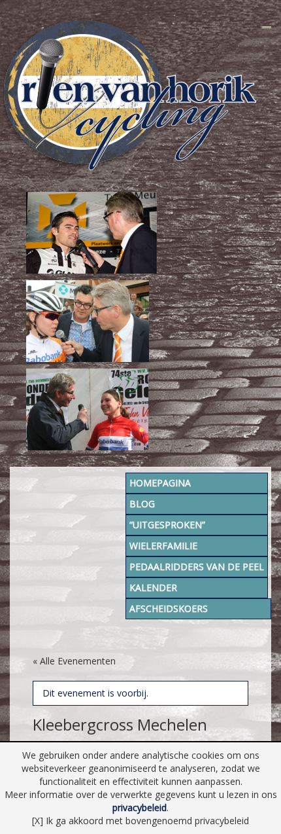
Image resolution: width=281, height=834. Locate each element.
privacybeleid (139, 807)
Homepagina (160, 483)
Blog (142, 504)
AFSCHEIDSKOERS (168, 608)
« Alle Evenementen (74, 661)
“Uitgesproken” (167, 524)
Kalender (153, 587)
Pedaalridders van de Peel (196, 566)
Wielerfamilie (163, 545)
